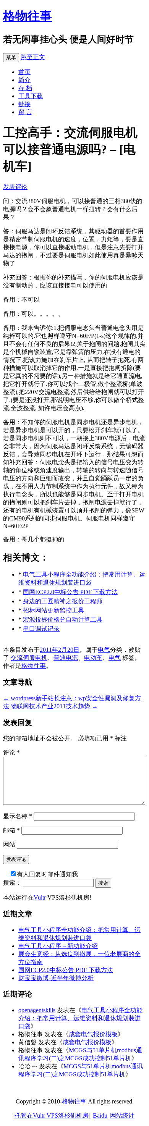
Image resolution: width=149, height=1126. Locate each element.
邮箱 (11, 830)
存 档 (25, 88)
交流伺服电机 (29, 657)
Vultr (40, 897)
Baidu (100, 1115)
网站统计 (122, 1115)
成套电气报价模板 (93, 1034)
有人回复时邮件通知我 (47, 874)
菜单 (11, 57)
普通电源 (65, 657)
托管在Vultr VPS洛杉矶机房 (52, 1115)
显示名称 (17, 816)
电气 (104, 649)
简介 (24, 80)
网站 (9, 844)
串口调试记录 (41, 628)
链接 (24, 104)
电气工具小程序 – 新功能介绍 (58, 946)
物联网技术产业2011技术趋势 (54, 706)
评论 (11, 752)
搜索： (12, 882)
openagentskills (36, 1010)
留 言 (25, 112)
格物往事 (27, 16)
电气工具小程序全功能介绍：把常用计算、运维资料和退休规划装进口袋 (80, 1018)
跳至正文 (33, 57)
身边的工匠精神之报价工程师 (62, 601)
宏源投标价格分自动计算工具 (62, 619)
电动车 (93, 657)
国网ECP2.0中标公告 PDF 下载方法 (70, 592)
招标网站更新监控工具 (53, 610)
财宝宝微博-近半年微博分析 (56, 978)
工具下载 (30, 96)
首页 (24, 72)
